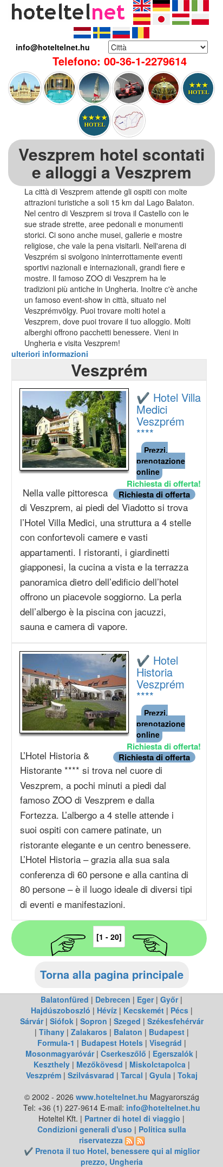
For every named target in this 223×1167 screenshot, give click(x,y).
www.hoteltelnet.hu (112, 1096)
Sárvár (31, 1021)
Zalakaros (89, 1031)
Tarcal (132, 1075)
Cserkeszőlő (123, 1053)
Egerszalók (173, 1053)
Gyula (160, 1075)
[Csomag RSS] (140, 1140)
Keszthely (52, 1064)
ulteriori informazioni (50, 353)
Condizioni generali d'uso (84, 1129)
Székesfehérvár (175, 1021)
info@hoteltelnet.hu (163, 1107)
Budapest (167, 1031)
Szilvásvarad (91, 1075)
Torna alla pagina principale (111, 974)
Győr (169, 999)
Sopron (93, 1021)
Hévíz (107, 1010)
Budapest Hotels (112, 1042)
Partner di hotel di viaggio (132, 1118)
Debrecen (112, 999)
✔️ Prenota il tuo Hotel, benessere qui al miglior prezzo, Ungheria (112, 1156)
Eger (145, 999)
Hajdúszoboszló (60, 1010)
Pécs (179, 1010)
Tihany (51, 1031)
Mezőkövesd (99, 1064)
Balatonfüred (65, 999)
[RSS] (129, 1140)
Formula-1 (56, 1042)
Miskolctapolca (157, 1064)
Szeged (127, 1021)
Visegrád (165, 1042)
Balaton (128, 1031)
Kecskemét (143, 1010)
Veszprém (43, 1075)
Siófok (62, 1021)
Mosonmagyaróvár (59, 1053)
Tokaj (188, 1075)
